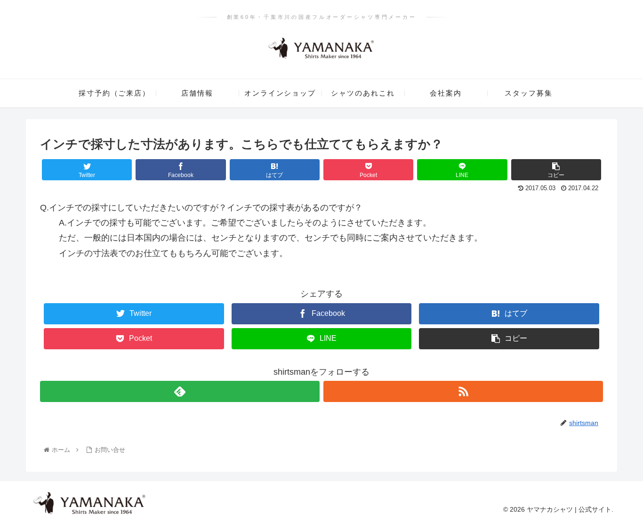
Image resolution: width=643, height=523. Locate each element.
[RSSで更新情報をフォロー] (463, 391)
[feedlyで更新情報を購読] (180, 391)
